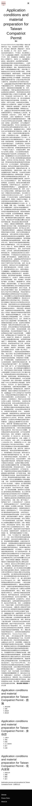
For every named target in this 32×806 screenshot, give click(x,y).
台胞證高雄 (17, 259)
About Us (4, 801)
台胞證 (27, 516)
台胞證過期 (10, 55)
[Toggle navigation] (28, 3)
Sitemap (3, 794)
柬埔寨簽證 (17, 129)
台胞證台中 (7, 110)
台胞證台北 (11, 421)
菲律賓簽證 (7, 393)
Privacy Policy (5, 798)
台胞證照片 (27, 481)
